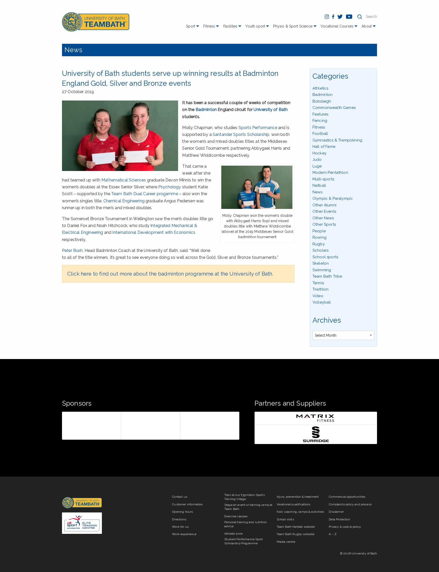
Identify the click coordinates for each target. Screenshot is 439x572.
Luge (317, 166)
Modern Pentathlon (330, 172)
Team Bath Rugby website (296, 534)
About (367, 26)
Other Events (324, 211)
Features (320, 114)
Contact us (179, 496)
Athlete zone (233, 533)
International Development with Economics (153, 232)
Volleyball (321, 302)
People (319, 231)
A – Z (333, 534)
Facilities (230, 26)
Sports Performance (258, 127)
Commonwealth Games (334, 107)
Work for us (180, 526)
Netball (319, 185)
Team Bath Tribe (327, 276)
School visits (285, 519)
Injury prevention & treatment (298, 496)
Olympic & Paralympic (332, 198)
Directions (179, 519)
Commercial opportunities (347, 496)
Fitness (209, 26)
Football (320, 133)
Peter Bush (72, 250)
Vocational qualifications (293, 504)
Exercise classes (236, 516)
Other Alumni (324, 205)
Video (317, 296)
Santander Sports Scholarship (241, 134)
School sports (325, 257)
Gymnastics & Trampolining (337, 140)
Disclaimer (336, 511)
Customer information (187, 504)
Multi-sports (323, 179)
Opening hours (182, 511)
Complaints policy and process (350, 504)
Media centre (286, 542)
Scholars (320, 250)
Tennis (318, 283)
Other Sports (324, 224)
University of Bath (271, 109)
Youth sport (255, 26)
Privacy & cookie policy (345, 526)
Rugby (318, 244)
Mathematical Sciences (123, 180)
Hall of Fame (323, 146)
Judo (317, 159)
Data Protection (339, 519)
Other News (323, 218)
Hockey (319, 153)
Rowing (319, 237)
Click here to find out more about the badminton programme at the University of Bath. (170, 274)
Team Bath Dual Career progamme (144, 193)
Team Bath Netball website (296, 526)
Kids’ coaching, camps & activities (300, 511)
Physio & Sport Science (292, 26)
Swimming (321, 270)
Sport (190, 26)
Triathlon (320, 289)
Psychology (169, 186)
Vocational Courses (337, 26)
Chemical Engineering (124, 200)
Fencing (319, 120)
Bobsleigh (321, 101)
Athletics (320, 88)
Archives (326, 320)
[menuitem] (193, 28)
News (74, 50)
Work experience (184, 534)
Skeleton (320, 263)
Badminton (206, 109)
